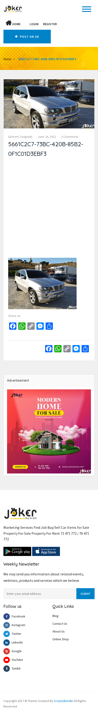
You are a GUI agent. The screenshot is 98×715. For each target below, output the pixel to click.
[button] (25, 24)
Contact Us (59, 624)
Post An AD (29, 37)
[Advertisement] (49, 208)
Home (16, 24)
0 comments (69, 137)
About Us (58, 631)
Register (50, 24)
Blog (55, 616)
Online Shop (60, 639)
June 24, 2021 (47, 137)
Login (34, 24)
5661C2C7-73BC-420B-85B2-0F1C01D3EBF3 (47, 59)
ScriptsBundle (63, 701)
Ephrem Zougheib (20, 137)
